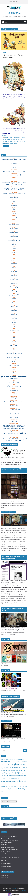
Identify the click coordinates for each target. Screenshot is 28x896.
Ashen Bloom (14, 390)
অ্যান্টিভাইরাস (14, 283)
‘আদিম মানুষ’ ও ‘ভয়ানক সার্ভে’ (14, 386)
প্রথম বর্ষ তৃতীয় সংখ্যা (12, 784)
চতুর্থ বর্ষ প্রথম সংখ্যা (16, 768)
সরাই (14, 369)
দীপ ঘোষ (6, 773)
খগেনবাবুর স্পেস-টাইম (14, 295)
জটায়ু (21, 768)
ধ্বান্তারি (14, 248)
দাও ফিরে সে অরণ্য (14, 229)
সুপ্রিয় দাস (21, 789)
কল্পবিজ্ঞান (25, 762)
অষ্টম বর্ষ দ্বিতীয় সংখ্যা (5, 762)
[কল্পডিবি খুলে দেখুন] (14, 474)
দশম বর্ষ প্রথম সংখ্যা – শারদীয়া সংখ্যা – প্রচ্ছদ (14, 160)
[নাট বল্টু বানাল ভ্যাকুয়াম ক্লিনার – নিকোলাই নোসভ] (14, 41)
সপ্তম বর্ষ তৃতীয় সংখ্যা (9, 789)
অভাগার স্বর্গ (14, 252)
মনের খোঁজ (14, 275)
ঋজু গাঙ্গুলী (21, 762)
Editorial (14, 167)
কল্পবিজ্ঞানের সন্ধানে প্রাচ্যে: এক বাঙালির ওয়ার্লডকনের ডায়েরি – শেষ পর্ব (14, 189)
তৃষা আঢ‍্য (15, 770)
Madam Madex (14, 406)
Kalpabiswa (14, 13)
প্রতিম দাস (6, 784)
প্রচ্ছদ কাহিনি (3, 784)
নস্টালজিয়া (14, 311)
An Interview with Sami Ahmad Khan (14, 194)
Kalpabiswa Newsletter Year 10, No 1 (14, 171)
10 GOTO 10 (14, 394)
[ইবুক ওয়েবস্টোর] (11, 673)
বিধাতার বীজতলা (14, 198)
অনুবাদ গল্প (23, 760)
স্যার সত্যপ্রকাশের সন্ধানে (14, 179)
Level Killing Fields (14, 398)
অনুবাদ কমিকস (8, 137)
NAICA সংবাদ (14, 260)
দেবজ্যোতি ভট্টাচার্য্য (6, 776)
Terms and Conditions (5, 863)
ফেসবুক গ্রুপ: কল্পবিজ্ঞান (5, 877)
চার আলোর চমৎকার (14, 330)
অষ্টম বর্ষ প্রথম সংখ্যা (13, 762)
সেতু (14, 201)
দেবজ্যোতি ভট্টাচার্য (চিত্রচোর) (15, 773)
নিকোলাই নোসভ (12, 142)
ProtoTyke (14, 421)
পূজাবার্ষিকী (22, 781)
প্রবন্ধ (4, 786)
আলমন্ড (14, 322)
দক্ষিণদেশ (14, 268)
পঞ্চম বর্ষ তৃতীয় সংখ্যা (12, 781)
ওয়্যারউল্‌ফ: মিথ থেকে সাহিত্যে (14, 353)
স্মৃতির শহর (14, 318)
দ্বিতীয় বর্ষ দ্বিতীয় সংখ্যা (8, 778)
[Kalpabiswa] (3, 22)
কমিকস (4, 52)
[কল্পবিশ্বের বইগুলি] (14, 642)
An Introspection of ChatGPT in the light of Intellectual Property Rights (14, 439)
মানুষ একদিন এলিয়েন (14, 382)
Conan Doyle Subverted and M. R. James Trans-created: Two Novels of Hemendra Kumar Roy (14, 433)
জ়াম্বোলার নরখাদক (14, 233)
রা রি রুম (14, 303)
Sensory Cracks (14, 417)
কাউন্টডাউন (14, 264)
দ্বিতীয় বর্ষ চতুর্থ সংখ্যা (10, 139)
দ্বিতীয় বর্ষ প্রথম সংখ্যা (16, 778)
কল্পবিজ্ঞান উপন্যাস (4, 765)
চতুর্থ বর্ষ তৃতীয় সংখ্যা (6, 768)
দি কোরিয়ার (14, 272)
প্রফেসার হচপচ (14, 279)
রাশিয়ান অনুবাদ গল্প (21, 142)
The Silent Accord (14, 413)
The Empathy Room (14, 409)
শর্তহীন (14, 299)
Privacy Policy (4, 860)
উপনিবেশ (14, 209)
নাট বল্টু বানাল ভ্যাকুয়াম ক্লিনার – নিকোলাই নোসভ (13, 56)
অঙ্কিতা (17, 759)
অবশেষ (14, 244)
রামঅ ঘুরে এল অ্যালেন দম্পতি (14, 175)
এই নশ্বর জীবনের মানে (14, 240)
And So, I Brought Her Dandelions (14, 402)
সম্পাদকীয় (16, 789)
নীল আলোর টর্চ (14, 287)
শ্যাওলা (14, 213)
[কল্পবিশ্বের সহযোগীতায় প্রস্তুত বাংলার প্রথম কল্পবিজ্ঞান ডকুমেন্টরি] (14, 614)
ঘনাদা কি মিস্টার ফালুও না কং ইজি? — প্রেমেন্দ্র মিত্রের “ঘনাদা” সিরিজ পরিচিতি (14, 183)
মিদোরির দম (14, 373)
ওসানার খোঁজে (14, 217)
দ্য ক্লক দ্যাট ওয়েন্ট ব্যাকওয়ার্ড (14, 357)
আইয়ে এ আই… (14, 346)
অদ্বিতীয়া (14, 342)
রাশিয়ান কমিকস (6, 144)
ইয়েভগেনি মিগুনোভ (16, 137)
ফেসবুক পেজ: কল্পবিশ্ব (5, 875)
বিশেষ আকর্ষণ (9, 786)
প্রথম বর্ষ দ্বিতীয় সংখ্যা (19, 784)
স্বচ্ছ (14, 338)
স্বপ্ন (14, 349)
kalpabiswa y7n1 (12, 759)
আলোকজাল (14, 221)
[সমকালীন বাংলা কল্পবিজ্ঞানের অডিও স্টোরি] (12, 700)
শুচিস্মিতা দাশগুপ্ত (13, 144)
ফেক (14, 334)
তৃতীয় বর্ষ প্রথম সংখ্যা (10, 770)
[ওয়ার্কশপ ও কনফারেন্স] (11, 724)
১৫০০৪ (14, 361)
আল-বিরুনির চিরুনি (14, 225)
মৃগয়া (14, 326)
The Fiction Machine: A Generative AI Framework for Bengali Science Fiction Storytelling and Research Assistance (14, 426)
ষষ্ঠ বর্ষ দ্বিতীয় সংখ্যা (19, 786)
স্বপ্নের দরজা (14, 205)
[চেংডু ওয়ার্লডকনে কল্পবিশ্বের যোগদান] (14, 448)
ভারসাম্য (14, 256)
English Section (5, 759)
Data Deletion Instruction (6, 866)
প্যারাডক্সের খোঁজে (14, 307)
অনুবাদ (20, 759)
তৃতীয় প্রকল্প (14, 291)
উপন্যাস (18, 762)
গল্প (24, 765)
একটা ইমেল (14, 314)
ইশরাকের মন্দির (14, 237)
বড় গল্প (13, 786)
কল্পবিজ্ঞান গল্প (9, 765)
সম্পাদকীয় (14, 163)
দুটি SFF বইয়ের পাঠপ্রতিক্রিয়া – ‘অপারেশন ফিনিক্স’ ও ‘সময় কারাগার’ (14, 377)
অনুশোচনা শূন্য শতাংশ (14, 365)
